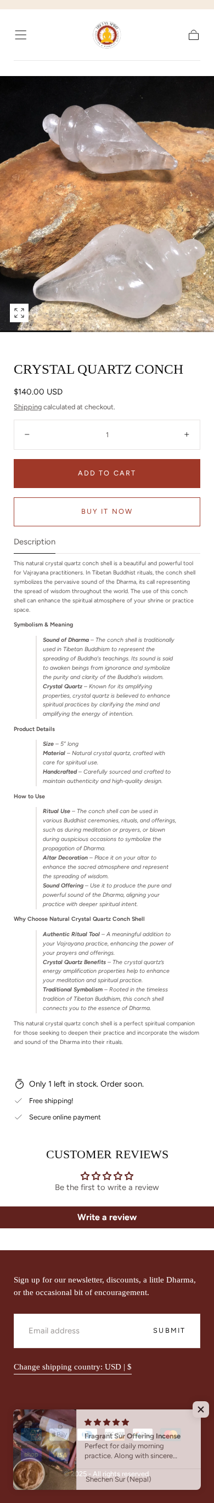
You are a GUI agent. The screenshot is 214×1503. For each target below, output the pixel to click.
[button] (20, 35)
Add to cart (107, 473)
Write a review (107, 1217)
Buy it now (107, 511)
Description (34, 542)
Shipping (28, 407)
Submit (169, 1330)
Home (23, 68)
